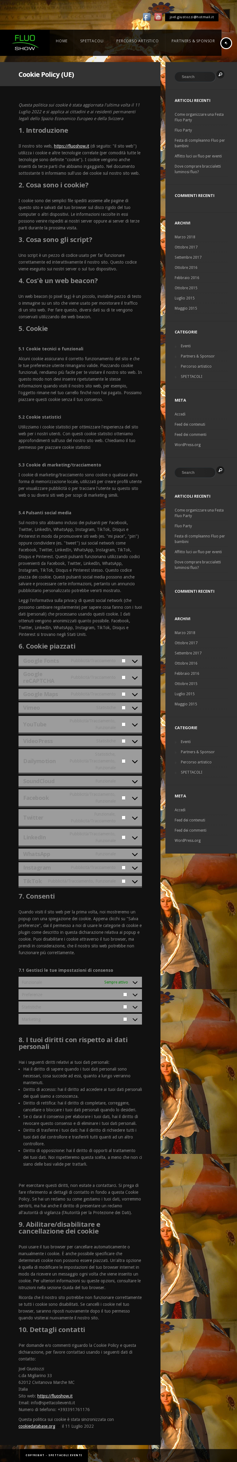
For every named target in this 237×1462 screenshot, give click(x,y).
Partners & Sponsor (198, 356)
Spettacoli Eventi (65, 1455)
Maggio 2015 (186, 308)
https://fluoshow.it (71, 146)
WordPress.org (188, 445)
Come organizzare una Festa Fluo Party (199, 117)
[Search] (220, 74)
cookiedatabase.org (37, 1426)
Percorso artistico (196, 366)
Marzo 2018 (185, 237)
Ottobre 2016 (186, 267)
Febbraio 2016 (187, 278)
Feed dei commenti (190, 434)
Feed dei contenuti (190, 424)
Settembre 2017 (188, 257)
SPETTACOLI (191, 376)
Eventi (186, 346)
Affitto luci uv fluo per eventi (198, 156)
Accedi (180, 414)
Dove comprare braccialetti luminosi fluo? (198, 169)
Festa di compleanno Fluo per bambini (200, 143)
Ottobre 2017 (186, 247)
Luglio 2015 (185, 298)
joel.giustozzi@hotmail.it (192, 17)
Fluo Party (183, 130)
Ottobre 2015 (186, 288)
